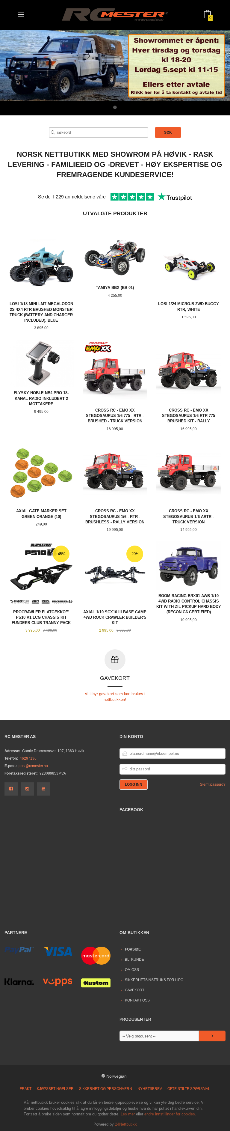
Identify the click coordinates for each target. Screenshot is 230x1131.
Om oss (132, 970)
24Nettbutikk (126, 1124)
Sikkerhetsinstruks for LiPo (154, 980)
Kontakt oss (137, 1000)
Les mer (128, 1114)
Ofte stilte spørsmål (188, 1089)
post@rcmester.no (33, 766)
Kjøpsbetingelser (55, 1089)
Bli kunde (134, 959)
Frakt (25, 1089)
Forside (133, 949)
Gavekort (134, 990)
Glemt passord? (213, 784)
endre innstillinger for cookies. (170, 1114)
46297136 (28, 758)
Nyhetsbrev (149, 1089)
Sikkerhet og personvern (105, 1089)
